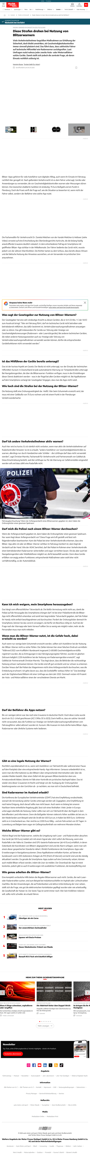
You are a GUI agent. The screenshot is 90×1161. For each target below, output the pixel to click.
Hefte (42, 1)
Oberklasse (7, 9)
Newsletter (25, 1076)
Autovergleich (35, 1076)
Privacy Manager (31, 1093)
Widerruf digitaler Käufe (80, 1076)
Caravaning (43, 1146)
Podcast (16, 1076)
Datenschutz (80, 1087)
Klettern (68, 1146)
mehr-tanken (77, 1146)
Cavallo (51, 1146)
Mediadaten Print (52, 1116)
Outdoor (40, 1152)
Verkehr (58, 9)
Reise (26, 9)
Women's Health (71, 1152)
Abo (86, 5)
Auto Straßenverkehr (59, 1105)
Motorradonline (29, 1152)
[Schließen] (85, 303)
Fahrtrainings (7, 1076)
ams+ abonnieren (48, 1076)
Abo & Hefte (72, 1105)
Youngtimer (45, 1105)
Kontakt (38, 1087)
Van (31, 9)
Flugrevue (60, 1146)
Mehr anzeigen (43, 1026)
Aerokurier (10, 1146)
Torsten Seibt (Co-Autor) (32, 64)
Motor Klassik (34, 1105)
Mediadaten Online (38, 1116)
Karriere (61, 1093)
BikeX (35, 1146)
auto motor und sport (21, 1105)
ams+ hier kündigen (62, 1076)
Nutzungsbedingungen (66, 1087)
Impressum (47, 1087)
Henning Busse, (18, 64)
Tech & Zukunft (69, 9)
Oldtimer (49, 9)
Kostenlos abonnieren (12, 1054)
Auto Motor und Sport (23, 1146)
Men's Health (17, 1152)
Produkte (48, 1)
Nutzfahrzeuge (39, 9)
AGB (54, 1087)
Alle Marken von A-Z (10, 1087)
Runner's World (58, 1152)
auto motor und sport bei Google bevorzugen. (64, 307)
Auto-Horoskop (81, 9)
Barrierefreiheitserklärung (47, 1093)
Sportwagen (17, 9)
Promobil (48, 1152)
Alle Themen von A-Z (27, 1087)
